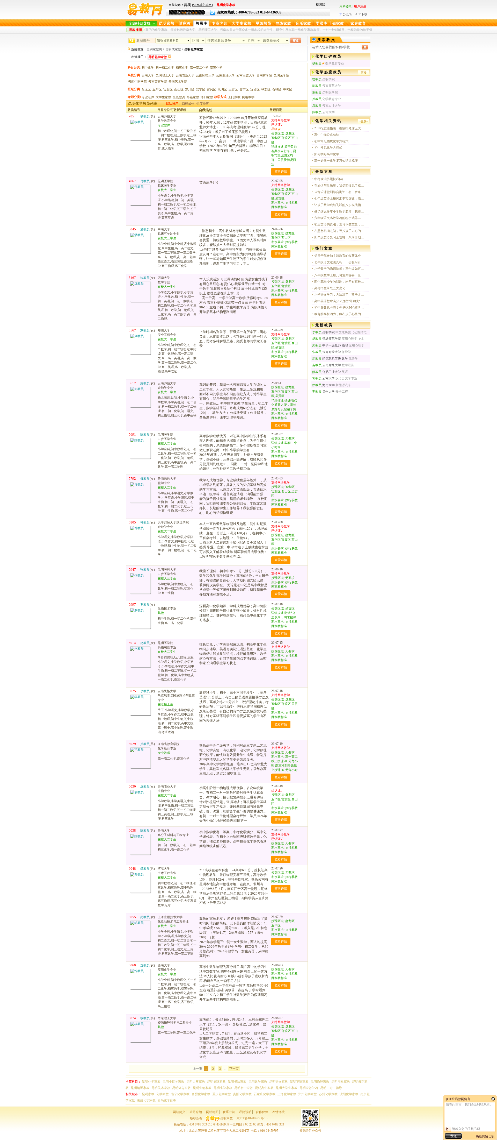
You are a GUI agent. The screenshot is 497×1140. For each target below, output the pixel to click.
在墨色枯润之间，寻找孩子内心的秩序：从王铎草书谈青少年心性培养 (340, 231)
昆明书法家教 (237, 1082)
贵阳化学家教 (242, 1094)
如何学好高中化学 (326, 154)
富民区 (211, 89)
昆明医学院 (281, 75)
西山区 (179, 89)
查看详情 (281, 171)
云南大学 (148, 75)
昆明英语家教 (299, 1082)
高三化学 (216, 67)
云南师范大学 (205, 75)
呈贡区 (233, 89)
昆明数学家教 (257, 1082)
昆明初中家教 (243, 1088)
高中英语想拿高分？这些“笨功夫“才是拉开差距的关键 (340, 301)
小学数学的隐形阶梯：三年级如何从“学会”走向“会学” (340, 269)
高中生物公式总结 (326, 135)
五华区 (157, 89)
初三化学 (182, 67)
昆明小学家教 (223, 1088)
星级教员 (263, 23)
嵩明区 (222, 89)
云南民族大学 (245, 75)
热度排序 (202, 103)
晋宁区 (244, 89)
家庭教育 (358, 23)
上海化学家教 (286, 1094)
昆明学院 (323, 332)
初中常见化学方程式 (328, 148)
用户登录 (345, 6)
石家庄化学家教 (264, 1094)
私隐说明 (245, 1112)
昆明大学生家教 (286, 1088)
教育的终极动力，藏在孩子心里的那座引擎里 (340, 314)
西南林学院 (264, 75)
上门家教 (234, 97)
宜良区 (255, 89)
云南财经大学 (225, 75)
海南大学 (323, 385)
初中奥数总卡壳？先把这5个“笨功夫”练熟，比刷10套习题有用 (340, 307)
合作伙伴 (262, 1112)
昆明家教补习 (308, 1088)
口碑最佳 (188, 103)
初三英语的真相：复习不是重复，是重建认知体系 (340, 224)
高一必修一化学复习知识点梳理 (336, 160)
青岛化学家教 (167, 1100)
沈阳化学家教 (349, 1094)
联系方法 (229, 1112)
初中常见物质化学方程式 (331, 141)
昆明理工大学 (165, 75)
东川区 (189, 89)
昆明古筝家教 (195, 1082)
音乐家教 (303, 23)
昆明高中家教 (264, 1088)
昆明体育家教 (181, 1088)
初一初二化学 (165, 67)
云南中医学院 (137, 81)
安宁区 (200, 89)
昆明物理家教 (320, 1082)
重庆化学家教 (221, 1094)
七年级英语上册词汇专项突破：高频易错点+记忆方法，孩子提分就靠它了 (340, 198)
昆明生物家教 (202, 1088)
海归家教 (207, 97)
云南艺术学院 (178, 81)
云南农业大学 (185, 75)
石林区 (276, 89)
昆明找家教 (173, 49)
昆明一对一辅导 (331, 1088)
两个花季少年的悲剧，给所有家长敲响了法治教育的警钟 (340, 282)
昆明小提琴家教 (173, 1082)
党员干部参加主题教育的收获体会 (337, 256)
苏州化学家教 (328, 1094)
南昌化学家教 (146, 1100)
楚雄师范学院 (326, 339)
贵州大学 (323, 391)
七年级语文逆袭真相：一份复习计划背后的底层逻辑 (340, 262)
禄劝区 (266, 89)
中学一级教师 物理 (330, 345)
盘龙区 (146, 89)
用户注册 (360, 6)
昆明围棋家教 (340, 1082)
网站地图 (212, 1112)
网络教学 (248, 97)
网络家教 (283, 23)
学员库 (321, 23)
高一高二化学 (199, 67)
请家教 (185, 23)
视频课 (320, 4)
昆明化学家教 (151, 1082)
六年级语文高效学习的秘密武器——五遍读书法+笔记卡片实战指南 (340, 218)
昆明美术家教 (160, 1088)
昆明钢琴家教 (140, 1088)
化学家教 (162, 1094)
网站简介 (179, 1112)
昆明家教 (166, 23)
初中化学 (148, 67)
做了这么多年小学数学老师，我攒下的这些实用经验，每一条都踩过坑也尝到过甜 (340, 211)
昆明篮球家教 (216, 1082)
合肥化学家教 (201, 1094)
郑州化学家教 (307, 1094)
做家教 (338, 23)
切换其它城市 (202, 5)
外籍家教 (193, 97)
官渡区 (168, 89)
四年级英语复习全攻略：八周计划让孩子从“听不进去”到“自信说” (340, 237)
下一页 (234, 1069)
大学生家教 (241, 23)
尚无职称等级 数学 (330, 358)
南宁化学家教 (180, 1094)
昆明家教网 (154, 49)
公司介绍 (195, 1112)
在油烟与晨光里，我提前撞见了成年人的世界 (340, 185)
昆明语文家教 (278, 1082)
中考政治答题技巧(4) (328, 179)
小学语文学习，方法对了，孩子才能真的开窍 (340, 294)
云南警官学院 (157, 81)
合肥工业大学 (326, 372)
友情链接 (278, 1112)
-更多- (364, 72)
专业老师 (220, 23)
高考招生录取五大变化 (329, 288)
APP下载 (361, 14)
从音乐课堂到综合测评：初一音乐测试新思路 (340, 192)
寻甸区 (287, 89)
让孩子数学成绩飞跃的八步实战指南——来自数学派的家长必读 (340, 205)
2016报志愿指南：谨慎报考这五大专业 (340, 128)
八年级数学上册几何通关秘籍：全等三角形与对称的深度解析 (340, 275)
